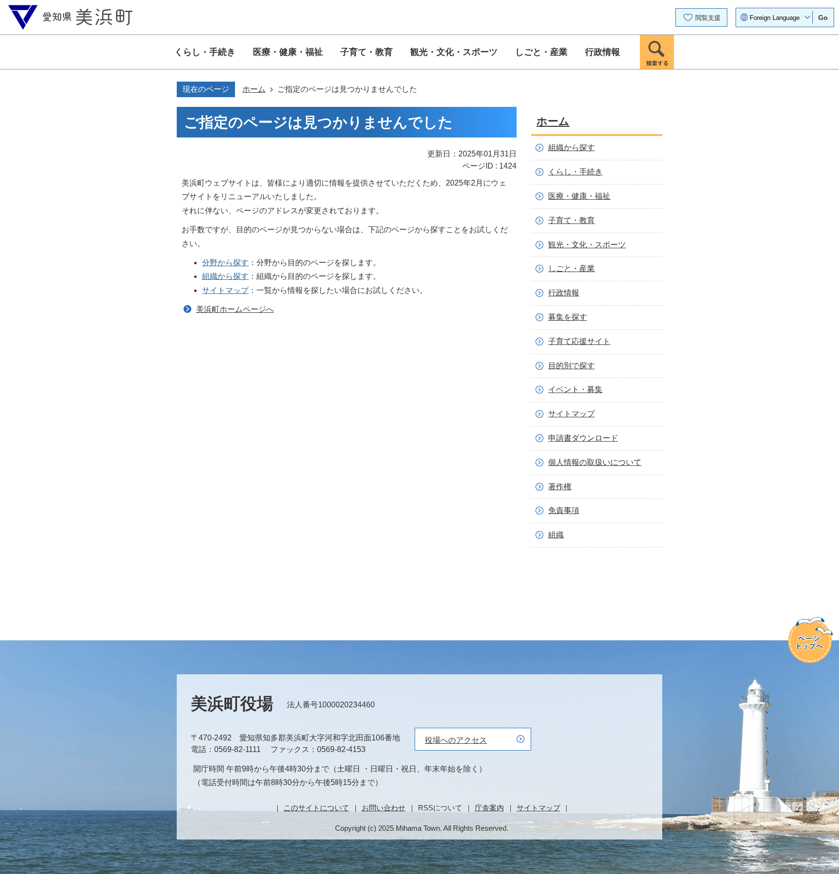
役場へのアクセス (456, 740)
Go (823, 17)
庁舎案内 (489, 808)
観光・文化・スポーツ (454, 52)
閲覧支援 (708, 17)
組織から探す (225, 276)
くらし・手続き (204, 52)
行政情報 (602, 52)
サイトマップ (225, 290)
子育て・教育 (366, 52)
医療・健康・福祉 (288, 52)
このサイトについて (316, 808)
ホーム (254, 89)
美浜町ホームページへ (235, 309)
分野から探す (225, 262)
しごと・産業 (541, 52)
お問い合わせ (383, 808)
